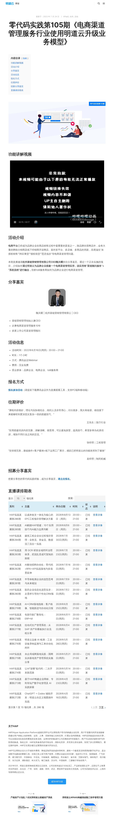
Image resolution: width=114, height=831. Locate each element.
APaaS (66, 16)
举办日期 (60, 506)
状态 (86, 506)
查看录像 (97, 514)
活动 (76, 16)
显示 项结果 (21, 498)
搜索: (70, 498)
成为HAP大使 (57, 781)
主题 (27, 506)
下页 (101, 707)
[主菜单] (103, 3)
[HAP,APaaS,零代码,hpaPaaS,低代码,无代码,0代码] (12, 3)
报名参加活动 (15, 390)
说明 (95, 506)
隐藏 (25, 58)
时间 (75, 506)
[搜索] (98, 3)
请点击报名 (64, 478)
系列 (11, 506)
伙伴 (71, 16)
